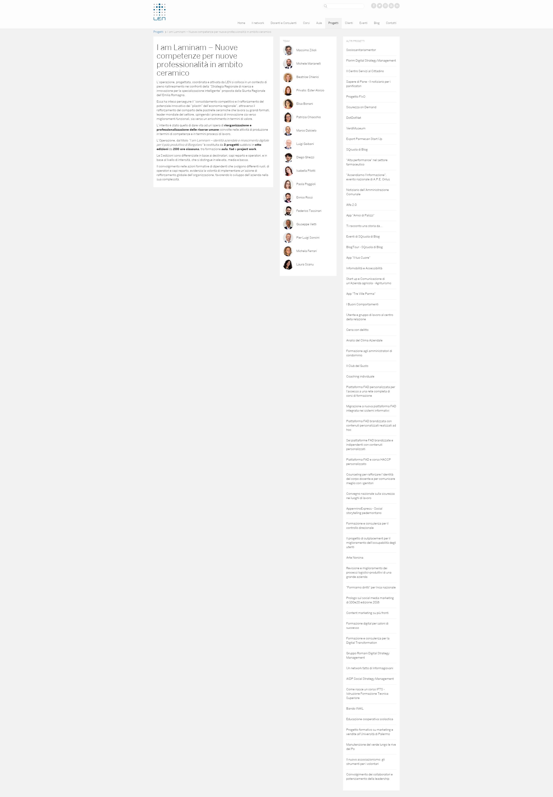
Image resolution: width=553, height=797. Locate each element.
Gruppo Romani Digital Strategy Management (367, 655)
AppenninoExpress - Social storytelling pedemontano (364, 511)
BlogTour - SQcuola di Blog (364, 247)
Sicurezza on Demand (361, 107)
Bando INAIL (355, 708)
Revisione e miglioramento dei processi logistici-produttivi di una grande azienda (368, 573)
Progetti (333, 23)
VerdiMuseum (355, 128)
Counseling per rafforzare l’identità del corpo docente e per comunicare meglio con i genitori (370, 479)
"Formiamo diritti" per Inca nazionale (371, 587)
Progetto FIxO (355, 96)
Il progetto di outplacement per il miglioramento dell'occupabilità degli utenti (371, 543)
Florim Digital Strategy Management (371, 60)
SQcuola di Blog (357, 149)
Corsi (306, 23)
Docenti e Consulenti (284, 23)
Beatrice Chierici (307, 77)
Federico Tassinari (308, 210)
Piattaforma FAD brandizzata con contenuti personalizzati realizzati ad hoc (371, 426)
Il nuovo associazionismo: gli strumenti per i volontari (365, 762)
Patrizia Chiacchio (308, 117)
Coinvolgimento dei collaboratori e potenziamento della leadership (369, 777)
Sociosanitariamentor (361, 50)
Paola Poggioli (306, 184)
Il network (258, 23)
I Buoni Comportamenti (362, 304)
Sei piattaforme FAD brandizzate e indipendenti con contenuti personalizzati (369, 445)
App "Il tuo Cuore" (358, 258)
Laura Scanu (305, 264)
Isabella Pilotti (305, 170)
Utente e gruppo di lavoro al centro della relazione (369, 317)
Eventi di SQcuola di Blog (363, 236)
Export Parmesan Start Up (364, 139)
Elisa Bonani (304, 103)
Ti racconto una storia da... (364, 226)
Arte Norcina (354, 557)
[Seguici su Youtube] (391, 5)
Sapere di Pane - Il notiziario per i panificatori (368, 84)
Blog (377, 23)
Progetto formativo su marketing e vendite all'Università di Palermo (369, 732)
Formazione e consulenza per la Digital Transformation (367, 641)
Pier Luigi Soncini (307, 237)
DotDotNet (353, 118)
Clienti (349, 23)
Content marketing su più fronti (367, 613)
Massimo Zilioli (306, 50)
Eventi (363, 23)
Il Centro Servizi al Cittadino (365, 71)
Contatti (391, 23)
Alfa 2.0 (351, 205)
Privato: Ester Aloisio (310, 90)
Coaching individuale (360, 376)
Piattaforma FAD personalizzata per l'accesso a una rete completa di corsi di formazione (370, 392)
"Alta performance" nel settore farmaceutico (367, 162)
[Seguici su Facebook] (373, 5)
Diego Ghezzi (305, 157)
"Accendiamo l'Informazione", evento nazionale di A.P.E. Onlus (368, 177)
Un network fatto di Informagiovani (369, 668)
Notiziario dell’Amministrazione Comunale (367, 192)
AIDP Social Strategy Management (370, 679)
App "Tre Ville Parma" (360, 294)
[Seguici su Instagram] (385, 5)
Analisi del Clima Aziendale (364, 340)
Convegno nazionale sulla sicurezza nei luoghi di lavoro (370, 496)
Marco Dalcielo (306, 130)
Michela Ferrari (306, 251)
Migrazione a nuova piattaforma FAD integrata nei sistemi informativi (371, 408)
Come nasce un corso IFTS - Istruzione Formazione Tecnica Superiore (367, 694)
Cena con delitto (357, 330)
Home (241, 23)
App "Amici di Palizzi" (360, 215)
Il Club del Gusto (357, 366)
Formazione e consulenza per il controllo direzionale (367, 526)
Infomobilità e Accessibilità (364, 268)
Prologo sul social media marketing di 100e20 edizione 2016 (370, 600)
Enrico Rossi (304, 197)
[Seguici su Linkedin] (397, 5)
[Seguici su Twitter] (379, 5)
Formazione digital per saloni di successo (367, 626)
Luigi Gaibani (305, 144)
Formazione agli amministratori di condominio (369, 353)
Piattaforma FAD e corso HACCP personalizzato (368, 462)
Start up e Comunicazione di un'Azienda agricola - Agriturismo (368, 281)
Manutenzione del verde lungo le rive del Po (371, 747)
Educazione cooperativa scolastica (369, 719)
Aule (319, 23)
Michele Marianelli (308, 63)
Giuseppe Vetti (306, 224)
